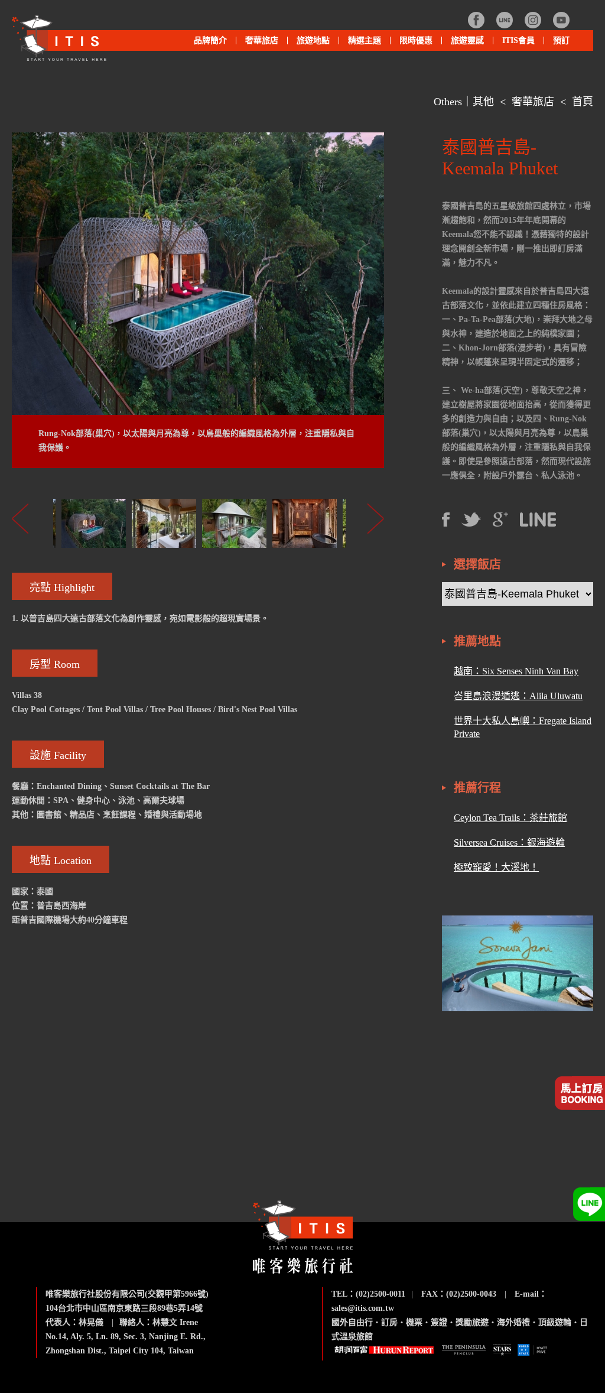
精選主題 (360, 43)
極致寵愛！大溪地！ (496, 867)
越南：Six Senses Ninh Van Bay (516, 671)
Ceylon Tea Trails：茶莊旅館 (510, 818)
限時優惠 (415, 40)
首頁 (582, 102)
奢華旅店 (533, 102)
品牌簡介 (210, 40)
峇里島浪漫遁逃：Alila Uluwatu (518, 696)
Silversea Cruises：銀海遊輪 (509, 842)
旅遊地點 (309, 43)
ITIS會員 (518, 40)
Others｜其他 (464, 102)
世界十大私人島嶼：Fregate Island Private (522, 727)
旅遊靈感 (467, 40)
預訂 (561, 40)
